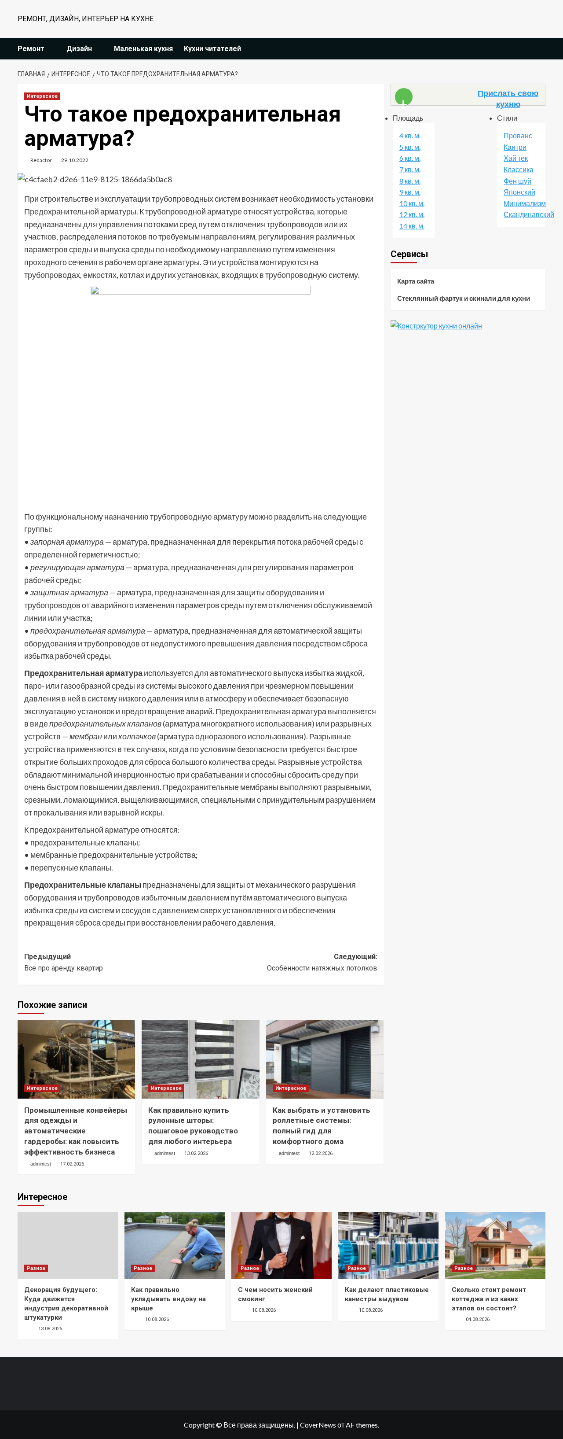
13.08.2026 (50, 1329)
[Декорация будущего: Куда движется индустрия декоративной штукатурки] (68, 1245)
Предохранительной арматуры (80, 211)
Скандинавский (529, 214)
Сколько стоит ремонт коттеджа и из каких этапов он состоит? (489, 1299)
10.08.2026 (157, 1319)
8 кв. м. (409, 181)
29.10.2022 (74, 160)
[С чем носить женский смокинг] (281, 1245)
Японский (519, 192)
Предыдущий (63, 962)
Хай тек (516, 158)
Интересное (42, 96)
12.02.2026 (321, 1153)
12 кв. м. (411, 214)
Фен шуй (517, 181)
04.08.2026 (478, 1319)
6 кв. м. (409, 158)
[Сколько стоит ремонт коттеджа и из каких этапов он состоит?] (495, 1245)
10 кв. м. (411, 203)
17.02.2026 (72, 1164)
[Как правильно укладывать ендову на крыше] (174, 1245)
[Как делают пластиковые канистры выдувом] (388, 1245)
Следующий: (322, 962)
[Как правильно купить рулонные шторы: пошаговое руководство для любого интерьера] (200, 1059)
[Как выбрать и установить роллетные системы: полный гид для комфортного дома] (325, 1059)
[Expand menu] (49, 49)
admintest (40, 1163)
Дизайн (79, 48)
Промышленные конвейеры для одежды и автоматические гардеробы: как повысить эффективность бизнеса (75, 1131)
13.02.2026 (196, 1153)
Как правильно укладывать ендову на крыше (168, 1299)
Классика (519, 170)
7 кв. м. (409, 170)
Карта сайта (415, 281)
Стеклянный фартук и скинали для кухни (463, 298)
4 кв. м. (409, 136)
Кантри (515, 147)
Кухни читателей (212, 48)
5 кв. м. (409, 147)
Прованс (518, 136)
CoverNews (318, 1425)
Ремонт (31, 48)
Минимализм (525, 203)
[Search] (539, 48)
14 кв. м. (411, 226)
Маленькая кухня (143, 48)
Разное (36, 1268)
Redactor (41, 160)
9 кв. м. (409, 192)
